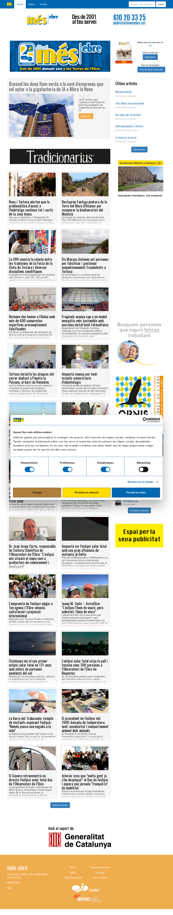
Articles (43, 4)
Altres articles (139, 149)
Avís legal (100, 872)
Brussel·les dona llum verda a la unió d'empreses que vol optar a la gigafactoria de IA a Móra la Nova (56, 86)
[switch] (67, 469)
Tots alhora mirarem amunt (129, 103)
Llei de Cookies (100, 877)
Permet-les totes (136, 492)
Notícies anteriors (60, 805)
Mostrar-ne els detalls (140, 481)
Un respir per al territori (128, 115)
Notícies (31, 4)
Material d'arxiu (123, 92)
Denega (37, 492)
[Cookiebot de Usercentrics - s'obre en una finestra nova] (145, 419)
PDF (150, 45)
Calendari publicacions (100, 867)
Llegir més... (86, 116)
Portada (20, 4)
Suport (73, 872)
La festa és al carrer (126, 138)
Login (9, 887)
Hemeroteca (150, 57)
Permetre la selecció (86, 492)
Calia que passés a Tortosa (129, 126)
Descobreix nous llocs (139, 510)
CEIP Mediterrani (130, 501)
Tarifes (73, 867)
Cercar (161, 4)
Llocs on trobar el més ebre (151, 69)
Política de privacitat (72, 877)
